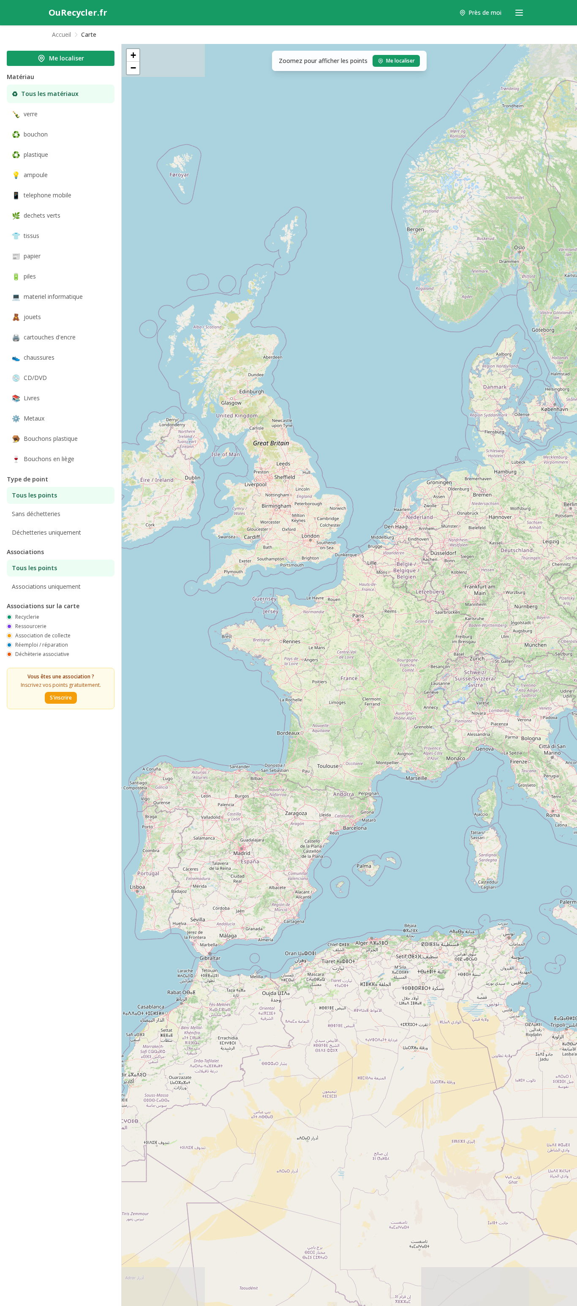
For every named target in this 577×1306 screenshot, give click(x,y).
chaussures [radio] (33, 357)
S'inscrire (61, 697)
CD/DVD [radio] (29, 378)
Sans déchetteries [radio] (36, 514)
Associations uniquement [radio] (46, 586)
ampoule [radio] (30, 175)
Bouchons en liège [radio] (43, 459)
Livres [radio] (26, 398)
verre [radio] (25, 114)
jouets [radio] (26, 317)
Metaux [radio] (28, 418)
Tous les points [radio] (34, 495)
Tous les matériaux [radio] (45, 93)
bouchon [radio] (30, 134)
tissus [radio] (25, 235)
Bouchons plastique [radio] (45, 438)
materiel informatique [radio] (47, 296)
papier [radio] (26, 256)
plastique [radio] (30, 154)
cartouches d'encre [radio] (44, 337)
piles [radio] (24, 276)
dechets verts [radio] (36, 215)
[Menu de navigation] (519, 12)
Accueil (61, 34)
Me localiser (66, 58)
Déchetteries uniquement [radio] (46, 532)
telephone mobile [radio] (41, 195)
